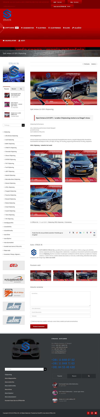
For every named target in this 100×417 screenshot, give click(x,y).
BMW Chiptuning (9, 143)
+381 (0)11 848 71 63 (60, 349)
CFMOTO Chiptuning (11, 147)
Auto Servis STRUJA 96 (49, 413)
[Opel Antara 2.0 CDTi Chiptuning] (46, 166)
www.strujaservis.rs (35, 135)
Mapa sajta (7, 250)
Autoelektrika (7, 226)
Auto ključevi (7, 238)
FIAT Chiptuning (9, 163)
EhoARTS (39, 413)
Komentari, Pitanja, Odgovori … (12, 254)
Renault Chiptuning (10, 199)
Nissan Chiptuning (10, 183)
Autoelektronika (8, 230)
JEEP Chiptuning (9, 171)
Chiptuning (51, 222)
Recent (14, 89)
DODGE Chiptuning (10, 159)
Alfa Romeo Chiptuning (11, 135)
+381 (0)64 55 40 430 (61, 347)
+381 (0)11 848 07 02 (61, 345)
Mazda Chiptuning (10, 175)
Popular (6, 89)
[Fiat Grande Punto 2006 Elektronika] (7, 94)
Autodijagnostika (8, 222)
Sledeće (93, 64)
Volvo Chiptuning (9, 215)
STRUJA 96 (35, 222)
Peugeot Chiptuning (10, 191)
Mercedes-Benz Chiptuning (12, 179)
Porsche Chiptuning (10, 195)
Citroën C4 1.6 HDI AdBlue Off (16, 113)
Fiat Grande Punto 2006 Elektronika (16, 94)
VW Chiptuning (9, 219)
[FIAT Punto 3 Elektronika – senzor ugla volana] (7, 103)
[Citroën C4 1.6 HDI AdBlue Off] (7, 113)
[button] (31, 275)
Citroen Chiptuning (10, 155)
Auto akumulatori (8, 242)
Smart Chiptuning (10, 207)
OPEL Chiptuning (58, 222)
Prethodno (87, 64)
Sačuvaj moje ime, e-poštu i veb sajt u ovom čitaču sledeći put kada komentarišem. (55, 321)
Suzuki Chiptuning (10, 211)
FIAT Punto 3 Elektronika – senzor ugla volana (16, 104)
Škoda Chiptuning (10, 203)
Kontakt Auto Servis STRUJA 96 (12, 246)
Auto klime (7, 234)
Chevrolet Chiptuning (11, 151)
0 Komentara (68, 222)
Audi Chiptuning (9, 139)
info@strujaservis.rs (9, 6)
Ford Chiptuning (9, 167)
